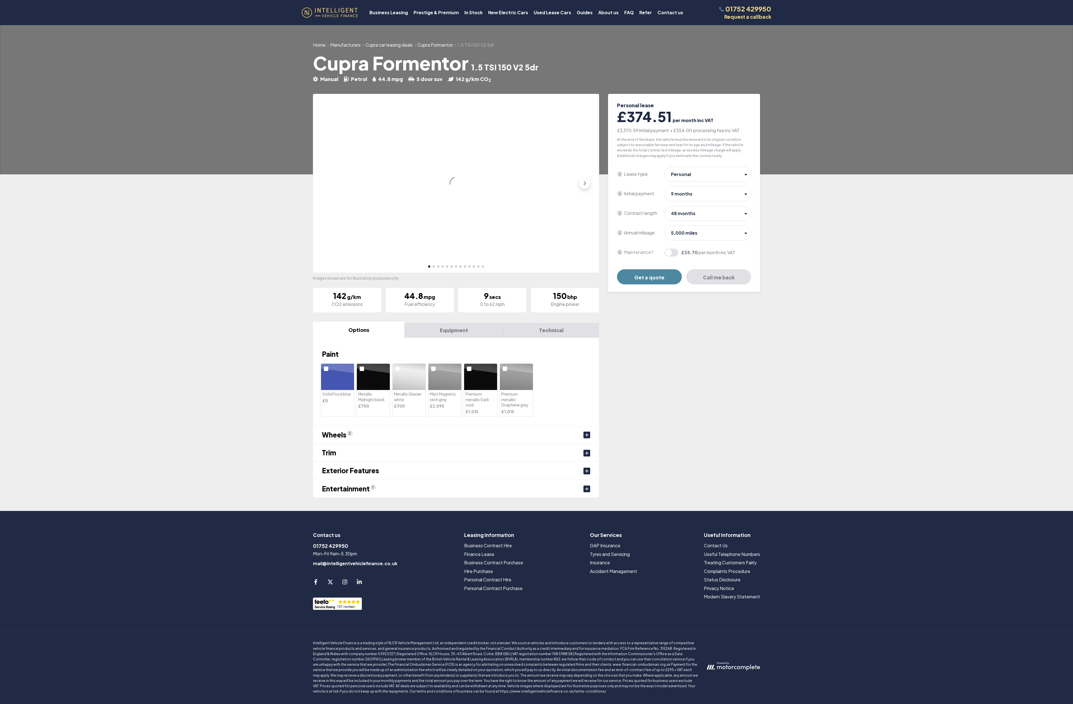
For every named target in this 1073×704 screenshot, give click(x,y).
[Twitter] (330, 583)
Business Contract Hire (488, 545)
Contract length (640, 213)
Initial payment (639, 193)
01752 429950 (330, 546)
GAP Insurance (605, 545)
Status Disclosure (722, 579)
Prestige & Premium (436, 12)
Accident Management (613, 571)
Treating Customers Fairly (730, 562)
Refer (645, 12)
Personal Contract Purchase (493, 588)
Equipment (454, 330)
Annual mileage (639, 233)
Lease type (636, 174)
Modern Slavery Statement (732, 597)
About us (608, 12)
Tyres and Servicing (610, 554)
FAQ (629, 12)
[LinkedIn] (359, 583)
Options (358, 330)
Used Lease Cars (552, 12)
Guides (585, 12)
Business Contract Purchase (493, 562)
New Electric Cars (508, 12)
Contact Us (716, 545)
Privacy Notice (719, 588)
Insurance (600, 562)
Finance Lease (479, 554)
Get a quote (649, 277)
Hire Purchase (478, 571)
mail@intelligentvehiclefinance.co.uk (355, 563)
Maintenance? (638, 252)
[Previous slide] (327, 183)
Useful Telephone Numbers (732, 554)
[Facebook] (315, 583)
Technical (551, 330)
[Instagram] (345, 583)
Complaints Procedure (727, 571)
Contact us (670, 12)
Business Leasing (388, 12)
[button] (429, 266)
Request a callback (747, 16)
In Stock (473, 12)
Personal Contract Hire (487, 579)
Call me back (719, 277)
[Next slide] (584, 183)
